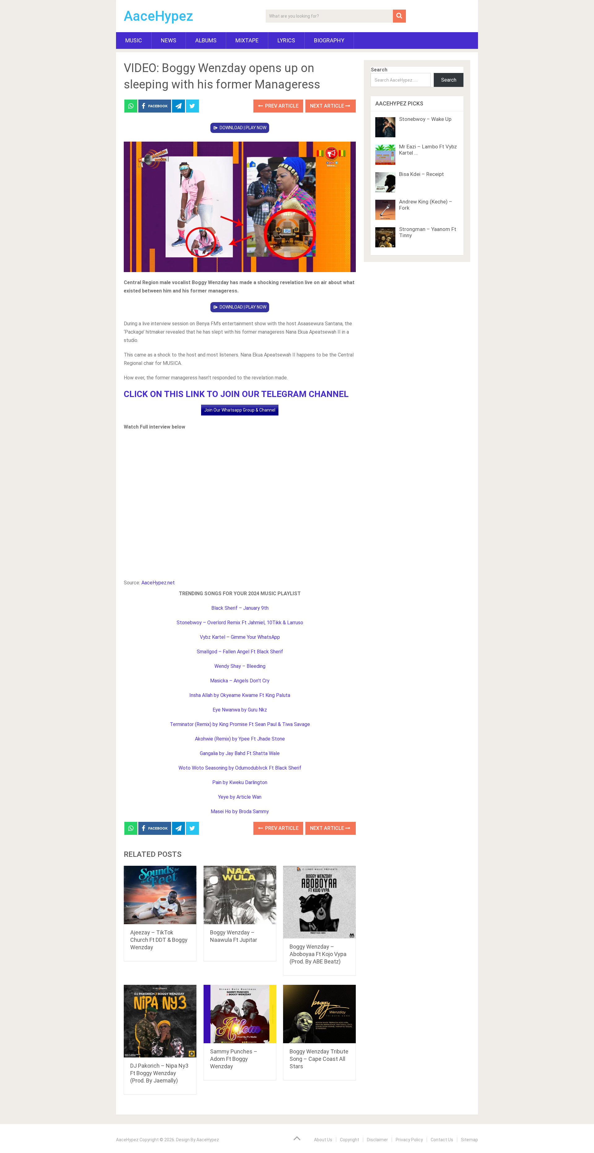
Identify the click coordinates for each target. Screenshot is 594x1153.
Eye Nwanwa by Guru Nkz (240, 710)
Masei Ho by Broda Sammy (240, 811)
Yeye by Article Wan (239, 797)
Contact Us (442, 1139)
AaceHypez (158, 16)
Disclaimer (377, 1139)
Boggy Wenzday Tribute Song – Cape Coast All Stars (319, 1059)
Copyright (349, 1139)
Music (133, 40)
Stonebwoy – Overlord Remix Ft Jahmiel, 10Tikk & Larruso (240, 623)
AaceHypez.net (158, 583)
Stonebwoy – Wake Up (425, 119)
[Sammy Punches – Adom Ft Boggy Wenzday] (240, 1014)
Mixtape (247, 40)
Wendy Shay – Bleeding (239, 666)
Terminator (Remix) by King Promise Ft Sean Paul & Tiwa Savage (240, 724)
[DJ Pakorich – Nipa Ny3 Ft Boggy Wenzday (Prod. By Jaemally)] (160, 1021)
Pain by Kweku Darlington (239, 782)
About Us (323, 1139)
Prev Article (281, 106)
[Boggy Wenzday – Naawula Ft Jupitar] (240, 895)
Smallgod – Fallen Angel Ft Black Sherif (240, 652)
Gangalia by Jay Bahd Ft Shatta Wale (240, 753)
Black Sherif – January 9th (240, 608)
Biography (329, 40)
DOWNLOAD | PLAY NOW (243, 127)
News (168, 40)
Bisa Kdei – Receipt (421, 174)
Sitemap (469, 1139)
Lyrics (286, 40)
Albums (206, 40)
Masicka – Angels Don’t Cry (239, 681)
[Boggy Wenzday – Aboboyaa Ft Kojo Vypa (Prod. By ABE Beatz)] (319, 902)
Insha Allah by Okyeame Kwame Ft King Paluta (239, 695)
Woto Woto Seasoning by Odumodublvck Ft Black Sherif (240, 768)
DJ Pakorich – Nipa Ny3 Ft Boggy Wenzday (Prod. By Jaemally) (159, 1073)
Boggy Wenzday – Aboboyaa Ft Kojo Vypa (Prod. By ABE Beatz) (318, 954)
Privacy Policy (409, 1139)
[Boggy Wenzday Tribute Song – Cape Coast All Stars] (319, 1014)
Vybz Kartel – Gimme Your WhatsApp (240, 637)
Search (379, 70)
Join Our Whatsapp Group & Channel (239, 410)
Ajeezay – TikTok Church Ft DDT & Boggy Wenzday (158, 939)
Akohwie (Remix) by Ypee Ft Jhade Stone (240, 739)
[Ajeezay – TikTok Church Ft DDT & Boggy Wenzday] (160, 895)
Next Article (327, 106)
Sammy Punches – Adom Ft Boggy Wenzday (233, 1059)
